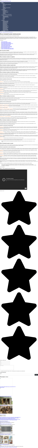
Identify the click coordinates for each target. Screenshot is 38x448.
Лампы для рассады (5, 16)
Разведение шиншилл (5, 30)
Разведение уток (5, 28)
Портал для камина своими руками (4, 444)
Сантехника (4, 8)
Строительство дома (5, 12)
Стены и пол (4, 11)
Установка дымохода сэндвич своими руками (6, 423)
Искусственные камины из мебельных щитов (7, 43)
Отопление (4, 5)
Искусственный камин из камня (5, 47)
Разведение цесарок (5, 29)
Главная (2, 2)
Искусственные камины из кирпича (6, 42)
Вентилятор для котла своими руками (5, 421)
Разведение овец (5, 26)
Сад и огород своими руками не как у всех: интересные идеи (8, 386)
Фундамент (4, 13)
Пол (3, 6)
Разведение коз (5, 23)
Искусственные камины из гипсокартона (6, 46)
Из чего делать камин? (4, 41)
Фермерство (3, 20)
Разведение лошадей (5, 25)
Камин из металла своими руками (5, 45)
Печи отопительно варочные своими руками (5, 396)
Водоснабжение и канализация (7, 4)
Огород (4, 17)
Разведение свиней (5, 27)
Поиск (1, 373)
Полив (4, 18)
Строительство (3, 9)
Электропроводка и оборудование (7, 14)
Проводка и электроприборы (6, 7)
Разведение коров (5, 24)
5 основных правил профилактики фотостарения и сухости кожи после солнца (10, 419)
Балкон (4, 3)
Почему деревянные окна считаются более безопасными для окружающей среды (10, 417)
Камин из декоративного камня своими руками (7, 48)
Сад (3, 19)
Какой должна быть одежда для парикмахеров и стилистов (7, 418)
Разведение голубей (5, 21)
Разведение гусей (5, 22)
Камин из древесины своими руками (6, 44)
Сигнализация (5, 10)
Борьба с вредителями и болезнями (7, 15)
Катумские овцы (2, 387)
